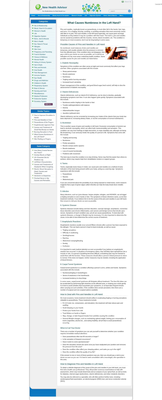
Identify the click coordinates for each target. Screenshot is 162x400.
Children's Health (40, 83)
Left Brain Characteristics (43, 162)
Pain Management (40, 72)
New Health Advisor (54, 7)
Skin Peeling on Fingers (42, 139)
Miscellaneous (39, 93)
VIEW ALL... (48, 104)
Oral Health (38, 70)
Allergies (37, 46)
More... (122, 15)
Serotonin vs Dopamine (42, 176)
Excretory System (40, 101)
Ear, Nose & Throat (40, 44)
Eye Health (38, 78)
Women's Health (77, 15)
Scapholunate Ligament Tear (44, 125)
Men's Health (38, 41)
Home (33, 15)
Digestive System (95, 15)
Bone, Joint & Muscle (110, 15)
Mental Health (39, 59)
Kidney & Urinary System (42, 62)
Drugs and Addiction (41, 80)
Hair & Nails (38, 65)
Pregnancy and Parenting (43, 52)
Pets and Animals (40, 67)
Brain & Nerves (39, 88)
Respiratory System (41, 85)
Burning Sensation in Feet (43, 132)
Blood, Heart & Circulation (61, 15)
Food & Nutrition (40, 54)
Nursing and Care (40, 91)
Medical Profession (40, 96)
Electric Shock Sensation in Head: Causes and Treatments (43, 171)
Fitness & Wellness (40, 57)
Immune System (40, 75)
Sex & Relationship (44, 15)
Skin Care (37, 49)
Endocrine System (40, 99)
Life (86, 15)
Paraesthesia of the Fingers (43, 122)
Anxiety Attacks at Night (42, 155)
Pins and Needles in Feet (43, 120)
